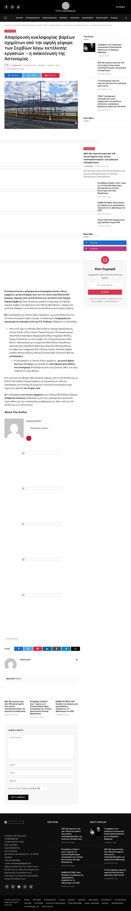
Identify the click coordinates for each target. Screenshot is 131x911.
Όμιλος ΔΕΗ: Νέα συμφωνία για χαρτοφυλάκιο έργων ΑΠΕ (111, 221)
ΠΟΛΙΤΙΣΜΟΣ (102, 18)
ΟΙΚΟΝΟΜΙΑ (87, 18)
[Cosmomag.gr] (65, 7)
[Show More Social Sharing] (62, 75)
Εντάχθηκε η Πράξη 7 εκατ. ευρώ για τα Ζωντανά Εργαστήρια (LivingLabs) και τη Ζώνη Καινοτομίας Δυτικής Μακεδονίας (40, 707)
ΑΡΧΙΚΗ (19, 18)
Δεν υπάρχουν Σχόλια (15, 69)
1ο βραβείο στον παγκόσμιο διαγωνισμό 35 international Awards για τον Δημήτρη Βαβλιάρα (110, 48)
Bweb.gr (7, 902)
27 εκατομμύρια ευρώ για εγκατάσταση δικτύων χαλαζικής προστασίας (112, 83)
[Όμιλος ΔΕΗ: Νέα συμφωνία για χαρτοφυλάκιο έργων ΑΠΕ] (89, 222)
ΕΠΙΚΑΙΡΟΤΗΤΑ (10, 31)
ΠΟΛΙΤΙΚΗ (74, 18)
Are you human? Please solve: (20, 788)
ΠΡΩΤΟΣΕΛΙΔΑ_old (31, 907)
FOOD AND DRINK (75, 903)
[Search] (125, 18)
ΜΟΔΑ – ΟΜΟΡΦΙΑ (92, 903)
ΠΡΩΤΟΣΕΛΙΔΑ (11, 639)
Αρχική (6, 25)
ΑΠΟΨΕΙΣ (27, 903)
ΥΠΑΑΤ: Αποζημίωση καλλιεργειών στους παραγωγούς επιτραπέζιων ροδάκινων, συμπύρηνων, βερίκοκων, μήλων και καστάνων (112, 101)
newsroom (16, 65)
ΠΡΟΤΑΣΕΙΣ (38, 903)
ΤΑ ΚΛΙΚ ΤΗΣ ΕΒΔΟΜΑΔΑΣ (55, 903)
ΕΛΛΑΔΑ (114, 18)
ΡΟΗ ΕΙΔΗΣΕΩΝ (120, 900)
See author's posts (39, 428)
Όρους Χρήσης (97, 301)
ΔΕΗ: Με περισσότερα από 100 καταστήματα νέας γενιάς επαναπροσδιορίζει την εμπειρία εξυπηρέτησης (14, 706)
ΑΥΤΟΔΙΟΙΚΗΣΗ (33, 18)
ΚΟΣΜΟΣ (63, 18)
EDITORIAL (37, 900)
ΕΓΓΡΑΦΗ (120, 7)
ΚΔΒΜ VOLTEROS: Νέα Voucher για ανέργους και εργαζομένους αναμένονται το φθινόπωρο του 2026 (67, 706)
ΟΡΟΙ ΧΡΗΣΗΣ (47, 907)
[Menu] (5, 18)
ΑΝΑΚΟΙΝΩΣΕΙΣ (49, 18)
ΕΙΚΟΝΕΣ (105, 903)
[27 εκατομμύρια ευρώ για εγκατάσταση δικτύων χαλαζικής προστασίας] (89, 83)
